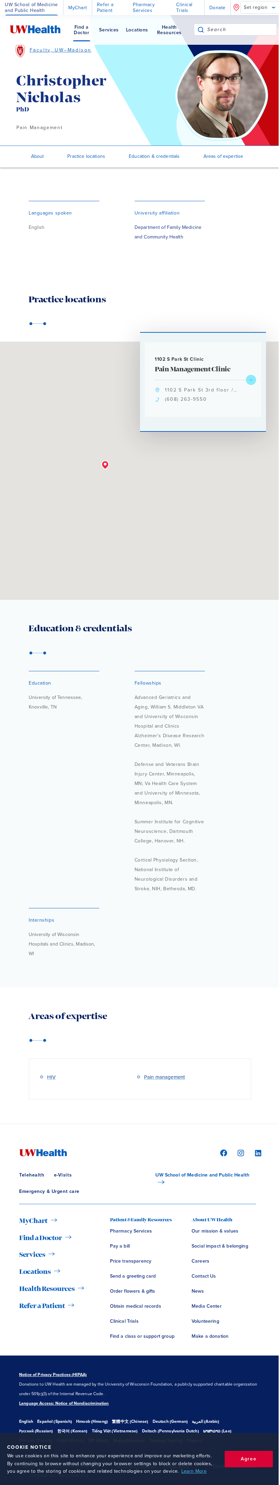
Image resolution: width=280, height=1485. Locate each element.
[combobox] (242, 29)
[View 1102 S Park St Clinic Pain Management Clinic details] (251, 380)
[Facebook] (222, 1152)
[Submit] (200, 29)
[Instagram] (239, 1152)
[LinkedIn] (255, 1152)
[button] (105, 465)
